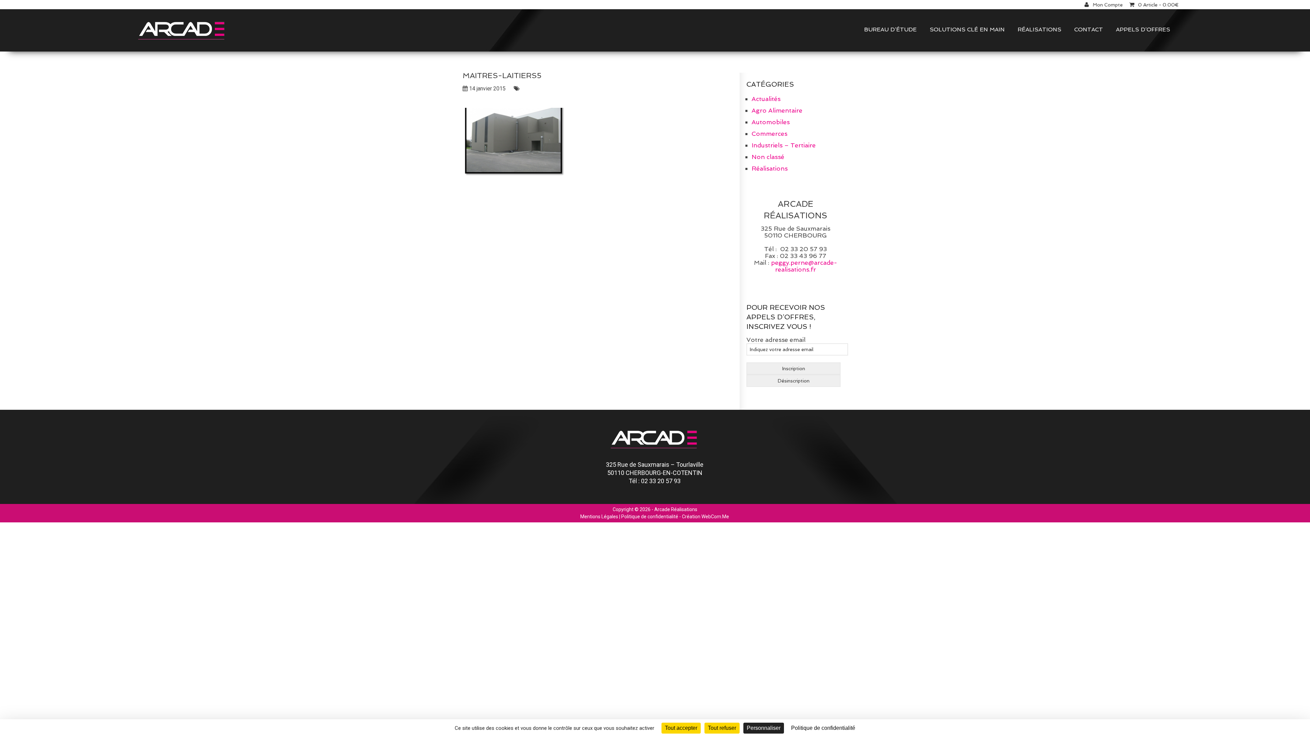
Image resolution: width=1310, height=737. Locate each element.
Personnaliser (764, 728)
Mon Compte (1108, 5)
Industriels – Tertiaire (784, 145)
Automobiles (771, 122)
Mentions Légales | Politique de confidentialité (629, 516)
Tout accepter (681, 728)
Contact (1088, 29)
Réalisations (1039, 29)
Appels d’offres (1143, 29)
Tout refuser (722, 728)
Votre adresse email (775, 339)
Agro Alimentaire (777, 110)
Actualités (766, 98)
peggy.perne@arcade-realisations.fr (804, 266)
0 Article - (1158, 5)
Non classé (768, 156)
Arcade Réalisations (675, 509)
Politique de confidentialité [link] (823, 728)
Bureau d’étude (890, 29)
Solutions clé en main (967, 29)
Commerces (769, 133)
